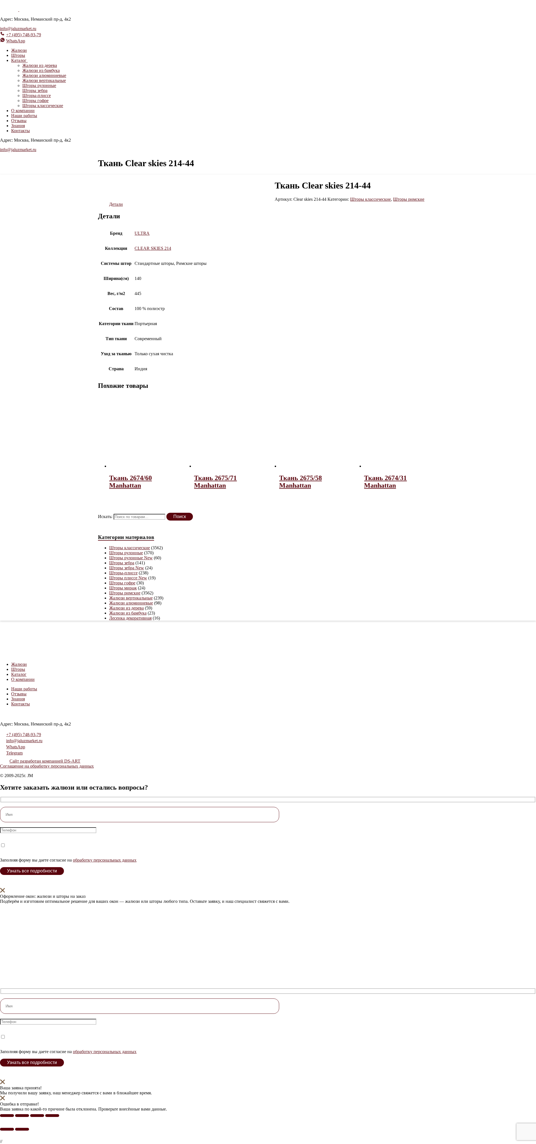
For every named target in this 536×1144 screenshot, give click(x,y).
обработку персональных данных (105, 860)
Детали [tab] (116, 204)
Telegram (14, 753)
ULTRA (142, 233)
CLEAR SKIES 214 (153, 248)
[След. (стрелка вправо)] (22, 1129)
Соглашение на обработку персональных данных (47, 766)
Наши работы (24, 115)
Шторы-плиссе (36, 95)
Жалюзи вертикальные (44, 80)
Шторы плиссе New (128, 577)
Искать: (105, 516)
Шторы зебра (34, 90)
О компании (23, 110)
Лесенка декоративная (130, 618)
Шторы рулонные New (131, 557)
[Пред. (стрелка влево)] (7, 1129)
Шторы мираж (123, 588)
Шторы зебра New (126, 567)
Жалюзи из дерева (39, 65)
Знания (18, 125)
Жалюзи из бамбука (41, 70)
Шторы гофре (35, 100)
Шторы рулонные (39, 85)
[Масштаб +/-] (7, 1115)
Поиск (179, 516)
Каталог (19, 674)
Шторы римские (408, 199)
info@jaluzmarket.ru (18, 28)
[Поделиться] (37, 1115)
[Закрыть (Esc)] (52, 1115)
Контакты (20, 130)
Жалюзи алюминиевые (44, 75)
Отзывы (19, 120)
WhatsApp (15, 40)
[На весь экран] (22, 1115)
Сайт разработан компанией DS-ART (44, 761)
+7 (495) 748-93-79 (23, 34)
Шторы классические (42, 105)
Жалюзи (19, 50)
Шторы (18, 55)
